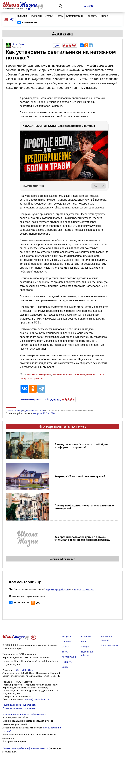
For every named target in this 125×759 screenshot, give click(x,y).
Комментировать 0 (33, 399)
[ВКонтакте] (82, 45)
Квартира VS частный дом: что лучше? (80, 476)
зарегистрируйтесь (57, 589)
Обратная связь (109, 645)
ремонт (38, 378)
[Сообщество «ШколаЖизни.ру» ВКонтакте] (27, 22)
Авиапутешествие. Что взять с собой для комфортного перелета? (81, 446)
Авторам (85, 646)
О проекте (86, 636)
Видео (104, 16)
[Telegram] (91, 45)
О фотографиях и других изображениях (23, 714)
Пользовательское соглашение (18, 708)
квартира (27, 378)
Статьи (49, 16)
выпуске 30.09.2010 (44, 413)
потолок (98, 374)
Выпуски (21, 16)
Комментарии (74, 16)
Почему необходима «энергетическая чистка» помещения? (84, 507)
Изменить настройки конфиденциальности (25, 748)
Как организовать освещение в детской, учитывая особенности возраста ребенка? (82, 538)
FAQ (83, 641)
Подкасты (91, 16)
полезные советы (64, 374)
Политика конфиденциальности (19, 704)
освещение (84, 374)
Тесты (59, 16)
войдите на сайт (84, 589)
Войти (89, 5)
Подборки (36, 16)
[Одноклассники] (86, 45)
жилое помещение (39, 374)
